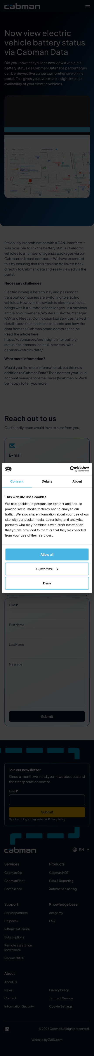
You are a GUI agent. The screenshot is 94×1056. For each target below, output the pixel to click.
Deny (47, 583)
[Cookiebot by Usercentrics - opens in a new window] (70, 469)
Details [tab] (47, 481)
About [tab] (77, 481)
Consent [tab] (16, 481)
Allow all (47, 554)
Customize (44, 569)
